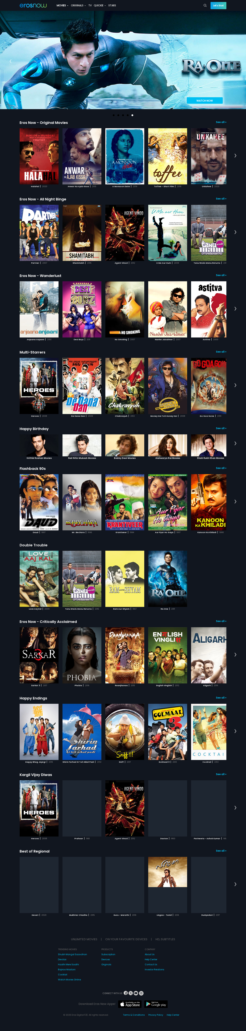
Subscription (108, 954)
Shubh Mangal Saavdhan (72, 954)
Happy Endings (33, 698)
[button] (114, 115)
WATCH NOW (204, 100)
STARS (112, 5)
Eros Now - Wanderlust (40, 275)
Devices (105, 959)
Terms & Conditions (134, 1014)
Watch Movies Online (69, 979)
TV (90, 5)
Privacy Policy (155, 1014)
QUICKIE (99, 5)
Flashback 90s (33, 468)
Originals (106, 964)
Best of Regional (35, 851)
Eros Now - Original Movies (44, 122)
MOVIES (62, 5)
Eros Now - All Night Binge (43, 199)
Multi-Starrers (32, 352)
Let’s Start (218, 5)
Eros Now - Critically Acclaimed (48, 621)
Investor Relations (154, 969)
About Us (150, 954)
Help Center (151, 959)
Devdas (62, 959)
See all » (221, 122)
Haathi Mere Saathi (68, 964)
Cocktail (62, 974)
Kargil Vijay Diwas (36, 774)
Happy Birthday (34, 428)
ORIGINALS (77, 5)
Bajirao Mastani (66, 969)
